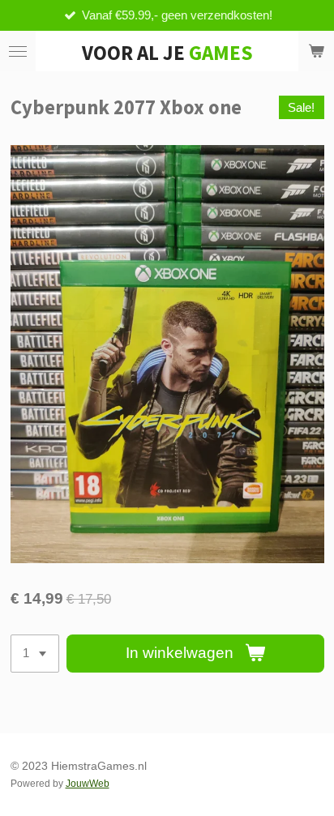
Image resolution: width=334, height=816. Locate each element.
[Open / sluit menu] (18, 51)
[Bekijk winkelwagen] (316, 51)
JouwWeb (87, 783)
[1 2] (35, 653)
